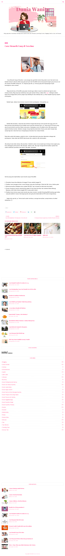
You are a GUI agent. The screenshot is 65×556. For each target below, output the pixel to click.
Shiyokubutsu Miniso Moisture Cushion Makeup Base (22, 320)
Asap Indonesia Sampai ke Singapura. (18, 327)
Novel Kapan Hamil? (32, 389)
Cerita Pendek (32, 364)
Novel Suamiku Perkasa (32, 404)
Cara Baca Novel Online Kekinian (32, 235)
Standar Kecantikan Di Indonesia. (17, 295)
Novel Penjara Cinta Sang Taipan (32, 394)
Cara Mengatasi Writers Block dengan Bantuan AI (21, 538)
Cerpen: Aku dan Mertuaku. (15, 494)
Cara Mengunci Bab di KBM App (16, 333)
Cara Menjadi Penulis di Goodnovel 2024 (19, 283)
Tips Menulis (32, 424)
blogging (32, 362)
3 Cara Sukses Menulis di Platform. (17, 308)
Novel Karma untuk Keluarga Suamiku (32, 392)
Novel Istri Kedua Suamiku (32, 384)
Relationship (32, 412)
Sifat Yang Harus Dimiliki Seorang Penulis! (19, 339)
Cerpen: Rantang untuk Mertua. (16, 488)
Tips (7, 207)
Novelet (32, 409)
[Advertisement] (32, 444)
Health (32, 372)
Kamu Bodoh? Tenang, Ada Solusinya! (18, 314)
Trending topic (32, 427)
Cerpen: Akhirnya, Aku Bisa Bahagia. (18, 501)
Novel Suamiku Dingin (32, 402)
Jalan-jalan (32, 374)
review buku (32, 417)
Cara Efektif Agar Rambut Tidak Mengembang (20, 301)
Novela (32, 407)
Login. (47, 92)
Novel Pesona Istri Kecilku (32, 397)
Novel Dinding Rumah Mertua (32, 382)
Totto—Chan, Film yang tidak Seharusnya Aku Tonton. (22, 545)
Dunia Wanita (37, 553)
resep (32, 414)
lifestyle (32, 377)
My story (32, 379)
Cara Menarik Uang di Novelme (16, 532)
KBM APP (45, 235)
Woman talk (32, 429)
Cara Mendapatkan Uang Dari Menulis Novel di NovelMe (22, 289)
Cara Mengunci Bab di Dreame (16, 519)
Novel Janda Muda (32, 387)
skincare (32, 419)
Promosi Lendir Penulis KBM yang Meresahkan (20, 526)
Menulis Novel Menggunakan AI (16, 507)
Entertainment (32, 369)
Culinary (32, 367)
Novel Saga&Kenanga (32, 399)
